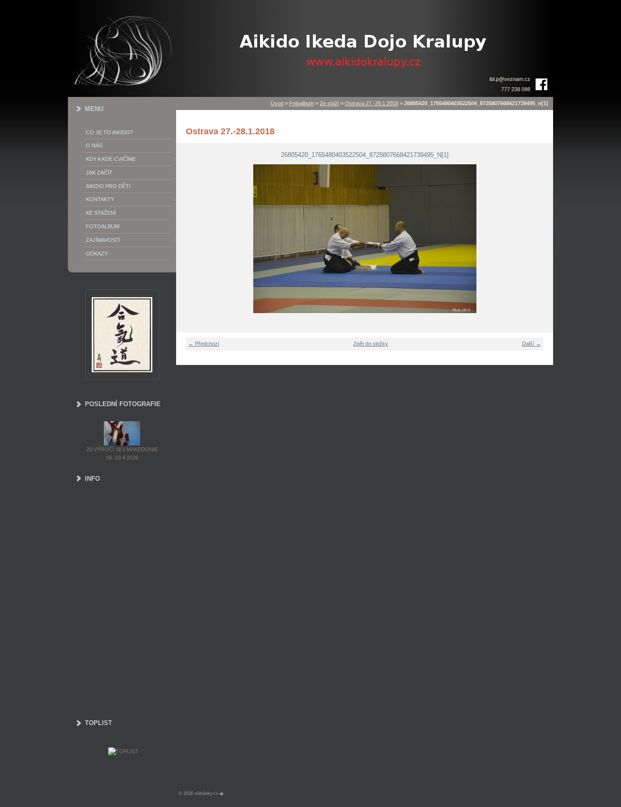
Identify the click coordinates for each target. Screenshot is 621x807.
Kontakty (100, 199)
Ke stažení (101, 213)
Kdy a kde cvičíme (111, 159)
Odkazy (97, 253)
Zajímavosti (103, 240)
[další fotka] (540, 238)
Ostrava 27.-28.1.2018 (371, 103)
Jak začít (99, 172)
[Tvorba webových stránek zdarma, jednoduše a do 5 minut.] (221, 793)
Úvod (277, 103)
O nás (94, 145)
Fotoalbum (301, 103)
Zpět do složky (370, 344)
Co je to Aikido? (109, 132)
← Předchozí (203, 344)
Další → (531, 344)
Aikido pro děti (108, 186)
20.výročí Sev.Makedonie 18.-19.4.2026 (122, 453)
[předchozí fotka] (189, 238)
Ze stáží (329, 103)
